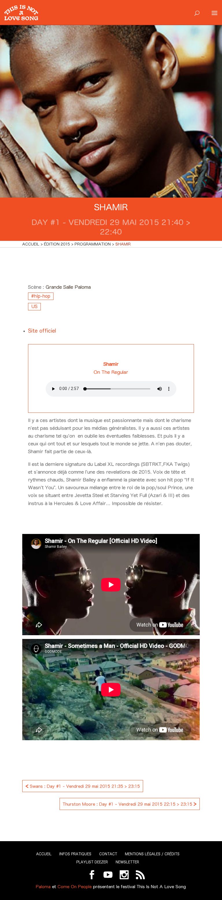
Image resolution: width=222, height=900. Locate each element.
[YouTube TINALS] (107, 874)
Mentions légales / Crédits (152, 854)
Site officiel (42, 330)
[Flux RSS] (140, 874)
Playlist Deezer (92, 862)
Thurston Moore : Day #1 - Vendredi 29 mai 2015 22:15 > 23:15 (130, 803)
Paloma (43, 886)
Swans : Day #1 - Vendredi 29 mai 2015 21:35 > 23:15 (82, 785)
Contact (108, 854)
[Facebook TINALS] (91, 874)
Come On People (75, 886)
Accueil (43, 854)
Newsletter (127, 862)
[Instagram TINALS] (124, 874)
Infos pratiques (75, 854)
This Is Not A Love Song (161, 886)
